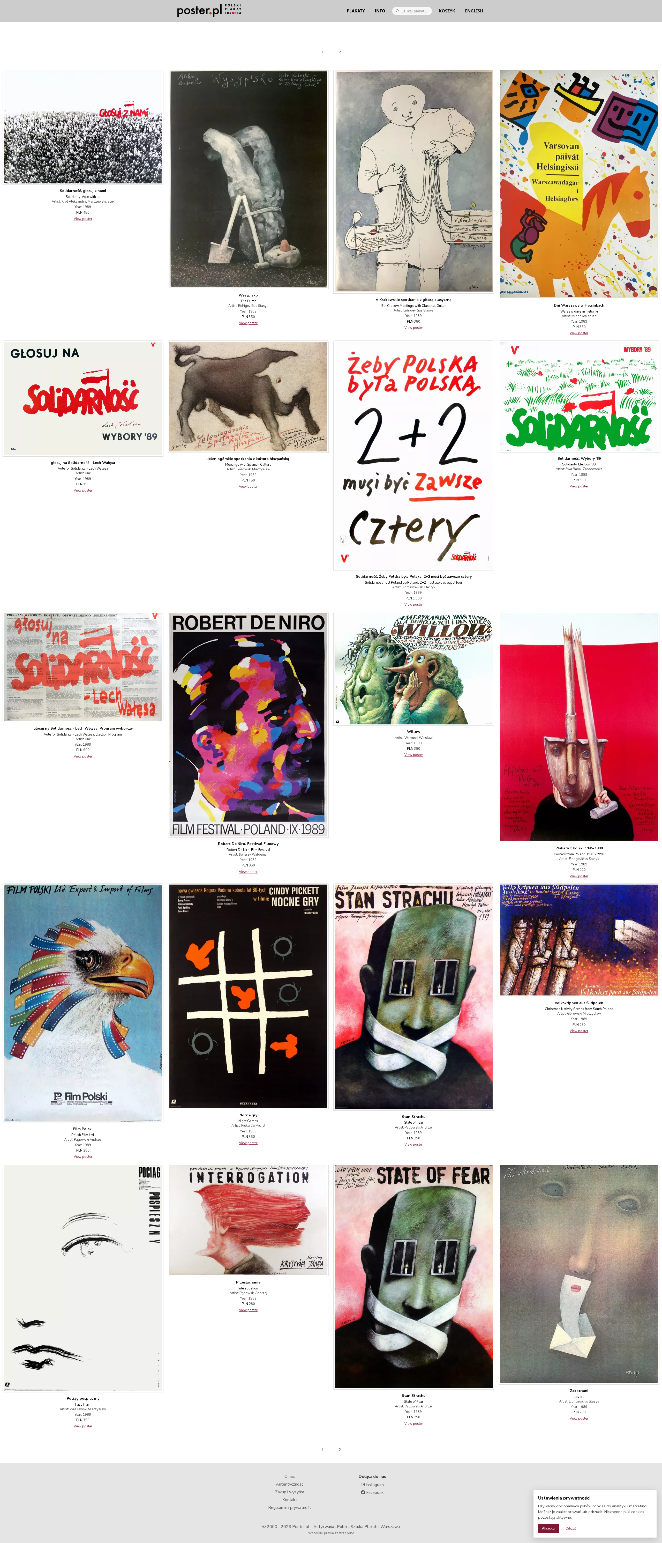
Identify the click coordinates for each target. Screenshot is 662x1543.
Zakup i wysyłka (289, 1492)
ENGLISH (474, 11)
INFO (380, 11)
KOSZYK (447, 11)
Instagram (374, 1485)
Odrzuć (571, 1528)
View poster (83, 219)
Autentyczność (289, 1484)
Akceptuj (548, 1528)
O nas (289, 1476)
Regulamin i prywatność (289, 1507)
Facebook (374, 1492)
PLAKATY (356, 11)
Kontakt (289, 1500)
